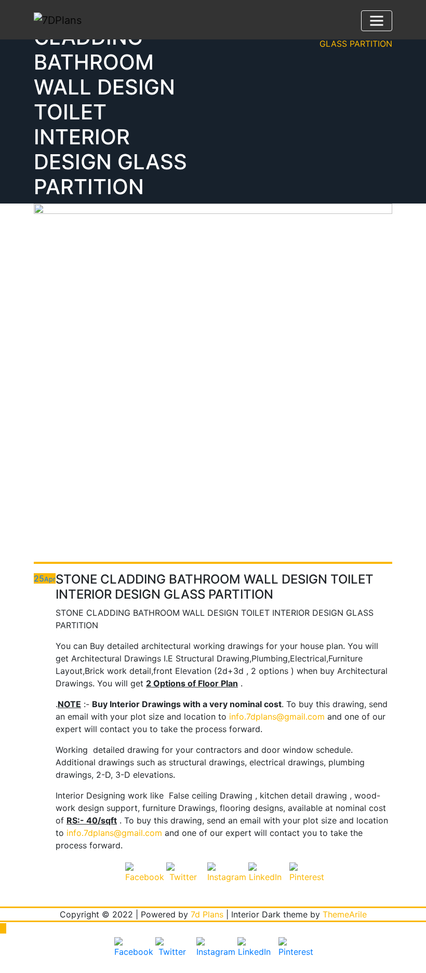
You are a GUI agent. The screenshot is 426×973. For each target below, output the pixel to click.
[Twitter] (182, 879)
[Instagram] (224, 879)
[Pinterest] (306, 879)
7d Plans (207, 914)
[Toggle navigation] (376, 20)
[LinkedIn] (265, 879)
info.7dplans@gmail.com (277, 716)
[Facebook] (141, 879)
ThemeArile (345, 914)
